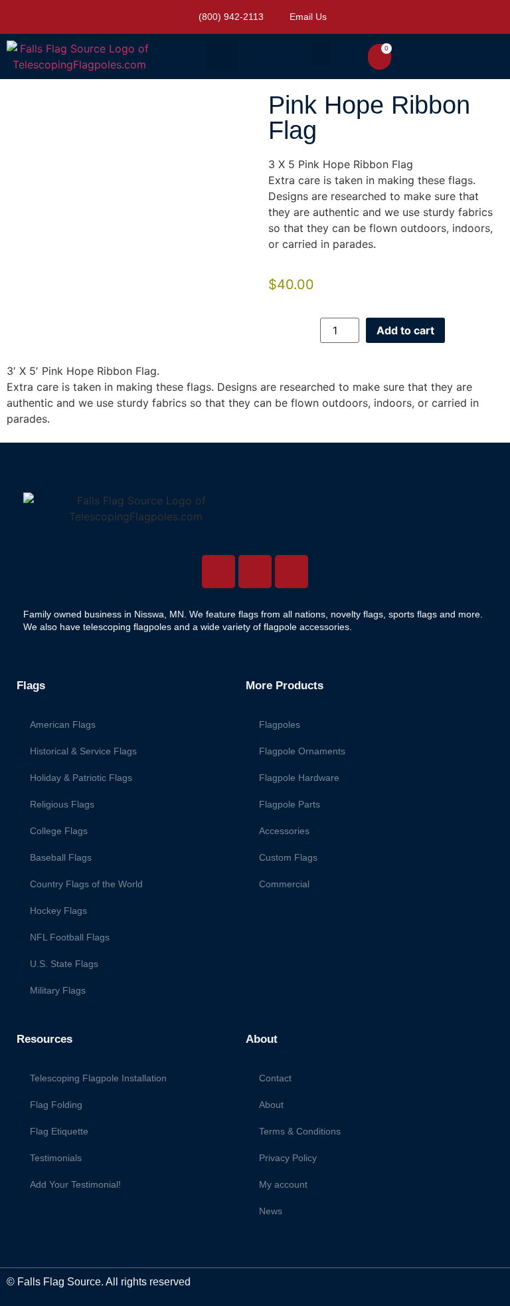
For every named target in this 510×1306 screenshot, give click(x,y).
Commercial (284, 884)
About (271, 1104)
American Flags (63, 724)
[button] (222, 56)
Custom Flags (288, 857)
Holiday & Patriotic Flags (81, 777)
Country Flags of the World (86, 884)
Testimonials (56, 1157)
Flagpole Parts (289, 804)
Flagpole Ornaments (302, 751)
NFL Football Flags (70, 937)
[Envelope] (291, 571)
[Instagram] (218, 571)
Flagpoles (279, 724)
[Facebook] (255, 571)
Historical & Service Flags (83, 751)
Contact (275, 1078)
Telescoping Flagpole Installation (98, 1078)
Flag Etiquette (59, 1131)
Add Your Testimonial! (75, 1184)
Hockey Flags (58, 910)
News (270, 1211)
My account (283, 1184)
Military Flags (58, 990)
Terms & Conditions (300, 1131)
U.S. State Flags (64, 963)
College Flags (59, 830)
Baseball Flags (61, 857)
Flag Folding (56, 1104)
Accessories (284, 830)
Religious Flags (62, 804)
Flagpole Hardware (299, 777)
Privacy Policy (288, 1157)
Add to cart (405, 330)
